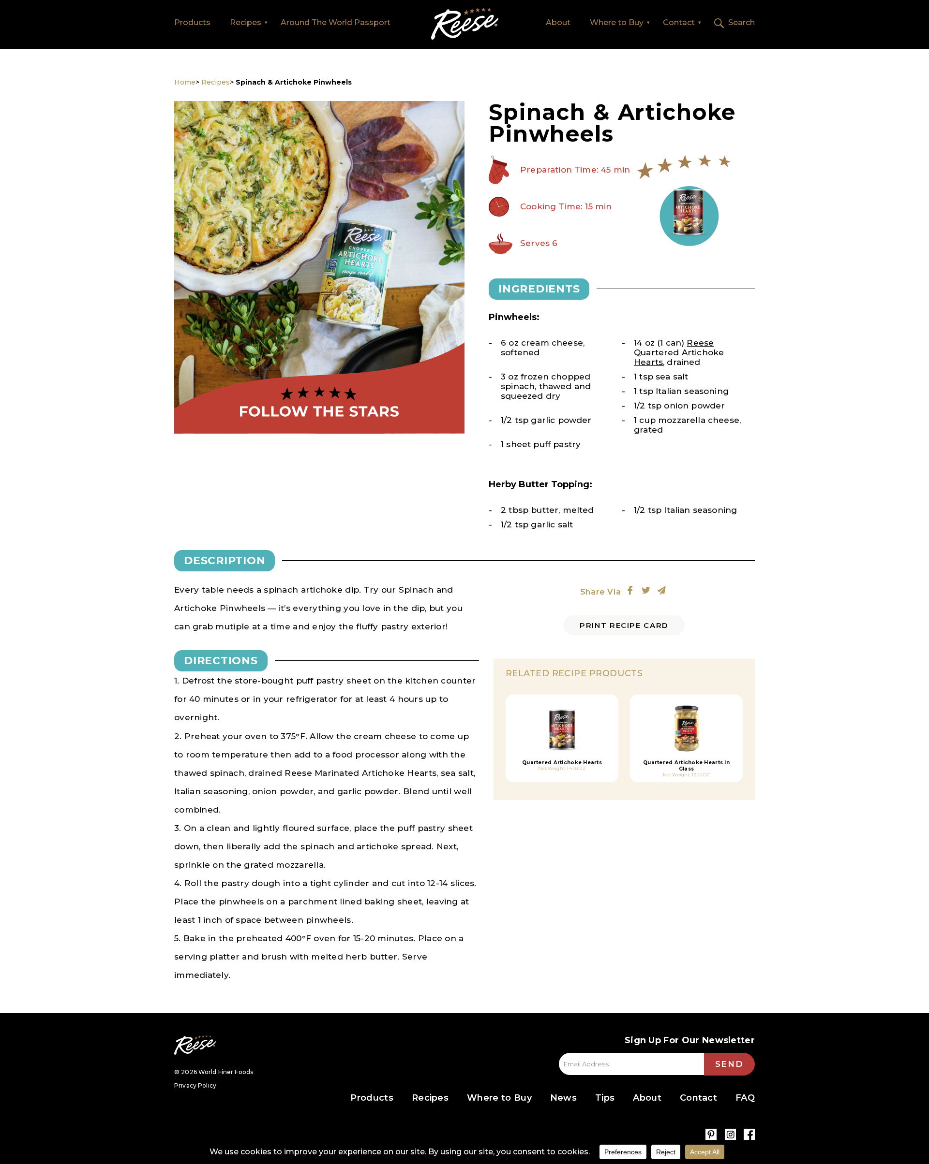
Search (741, 22)
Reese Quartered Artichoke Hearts (679, 352)
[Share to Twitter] (646, 590)
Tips (604, 1097)
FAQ (745, 1097)
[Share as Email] (661, 590)
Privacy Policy (195, 1085)
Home (464, 24)
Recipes (245, 22)
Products (192, 22)
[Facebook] (749, 1134)
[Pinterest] (711, 1134)
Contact (679, 22)
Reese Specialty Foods (195, 1045)
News (563, 1097)
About (558, 22)
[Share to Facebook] (630, 590)
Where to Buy (617, 22)
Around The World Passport (335, 22)
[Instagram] (730, 1134)
